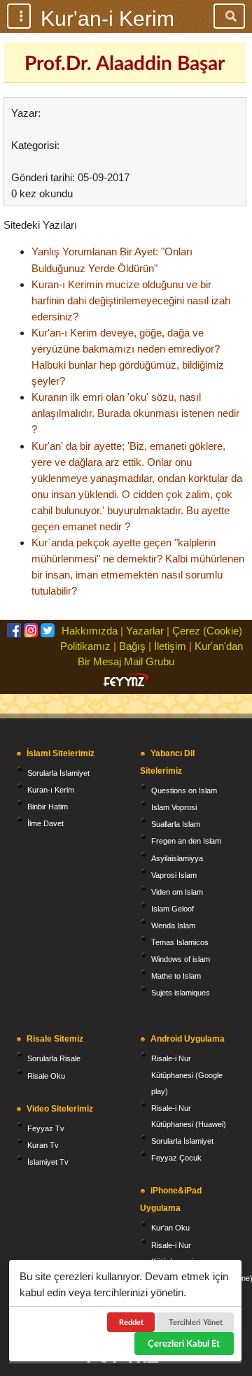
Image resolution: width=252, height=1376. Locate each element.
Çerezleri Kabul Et (184, 1343)
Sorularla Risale (53, 1058)
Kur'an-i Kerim (107, 18)
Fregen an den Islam (186, 841)
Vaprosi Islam (174, 875)
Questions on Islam (184, 790)
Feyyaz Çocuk (176, 1158)
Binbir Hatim (47, 806)
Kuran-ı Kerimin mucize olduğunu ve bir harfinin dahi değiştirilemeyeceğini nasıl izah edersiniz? (130, 300)
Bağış (132, 646)
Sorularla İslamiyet (58, 773)
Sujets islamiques (180, 992)
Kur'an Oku (170, 1227)
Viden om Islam (177, 892)
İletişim (170, 646)
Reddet (131, 1321)
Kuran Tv (43, 1145)
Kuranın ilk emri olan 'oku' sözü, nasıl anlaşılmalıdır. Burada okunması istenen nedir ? (135, 413)
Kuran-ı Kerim (50, 790)
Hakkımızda (90, 631)
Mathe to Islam (176, 976)
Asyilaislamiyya (177, 858)
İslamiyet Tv (48, 1162)
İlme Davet (45, 823)
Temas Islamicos (180, 942)
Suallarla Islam (175, 824)
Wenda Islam (173, 925)
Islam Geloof (172, 909)
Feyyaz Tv (45, 1128)
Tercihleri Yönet (196, 1321)
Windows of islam (180, 959)
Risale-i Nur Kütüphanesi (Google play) (187, 1074)
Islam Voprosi (174, 807)
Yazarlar (145, 631)
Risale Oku (46, 1076)
